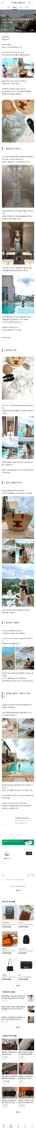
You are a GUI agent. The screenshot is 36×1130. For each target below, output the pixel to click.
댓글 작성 (18, 890)
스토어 (27, 7)
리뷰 (20, 7)
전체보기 (18, 985)
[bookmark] (29, 3)
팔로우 (29, 853)
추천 (8, 7)
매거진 (15, 7)
